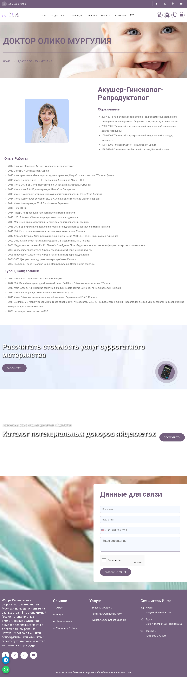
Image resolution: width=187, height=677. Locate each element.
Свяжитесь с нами (66, 628)
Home (6, 61)
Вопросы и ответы (102, 607)
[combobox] (105, 530)
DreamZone (124, 672)
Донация (92, 15)
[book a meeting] (160, 15)
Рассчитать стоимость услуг (107, 613)
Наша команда (64, 621)
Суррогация (75, 15)
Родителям (57, 15)
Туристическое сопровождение (109, 619)
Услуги (59, 614)
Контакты (120, 15)
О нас (44, 15)
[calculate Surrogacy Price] (167, 15)
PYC (132, 15)
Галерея (105, 15)
